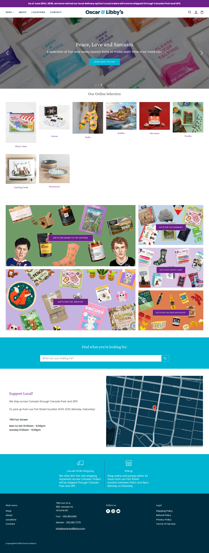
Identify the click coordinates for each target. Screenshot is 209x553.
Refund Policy (163, 515)
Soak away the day (104, 61)
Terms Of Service (165, 524)
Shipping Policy (164, 511)
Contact (56, 12)
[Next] (201, 53)
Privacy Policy (163, 519)
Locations (38, 12)
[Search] (165, 358)
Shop (9, 12)
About (23, 12)
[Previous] (8, 53)
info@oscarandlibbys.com (70, 528)
